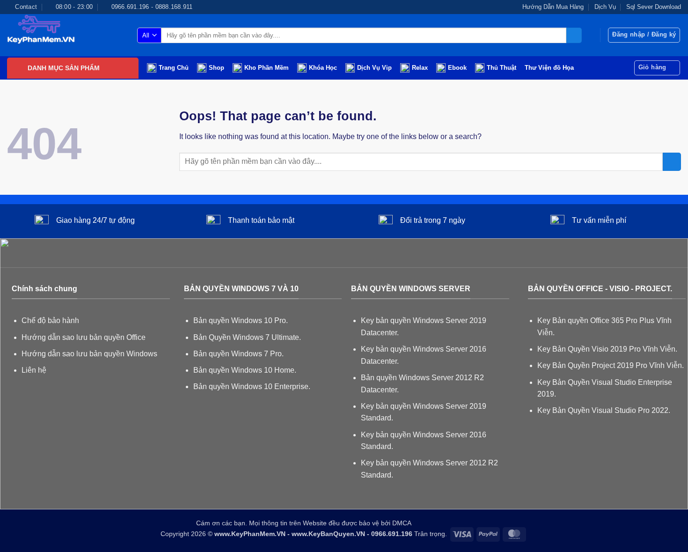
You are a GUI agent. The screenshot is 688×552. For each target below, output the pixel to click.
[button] (644, 35)
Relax (420, 67)
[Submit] (574, 36)
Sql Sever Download (653, 6)
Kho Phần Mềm (266, 67)
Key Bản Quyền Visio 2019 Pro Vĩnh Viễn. (607, 349)
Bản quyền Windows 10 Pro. (240, 320)
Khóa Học (323, 67)
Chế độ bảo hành (50, 320)
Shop (216, 67)
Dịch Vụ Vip (374, 67)
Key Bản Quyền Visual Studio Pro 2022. (603, 410)
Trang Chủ (174, 67)
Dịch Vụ (605, 6)
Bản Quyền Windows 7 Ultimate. (247, 337)
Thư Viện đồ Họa (549, 67)
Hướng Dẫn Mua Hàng (553, 6)
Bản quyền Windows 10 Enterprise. (251, 386)
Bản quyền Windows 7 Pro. (238, 354)
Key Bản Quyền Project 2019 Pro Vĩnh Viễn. (610, 365)
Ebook (457, 67)
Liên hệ (34, 370)
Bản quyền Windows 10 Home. (244, 370)
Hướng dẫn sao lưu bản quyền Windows (89, 354)
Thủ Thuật (501, 67)
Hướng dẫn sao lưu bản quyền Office (84, 337)
